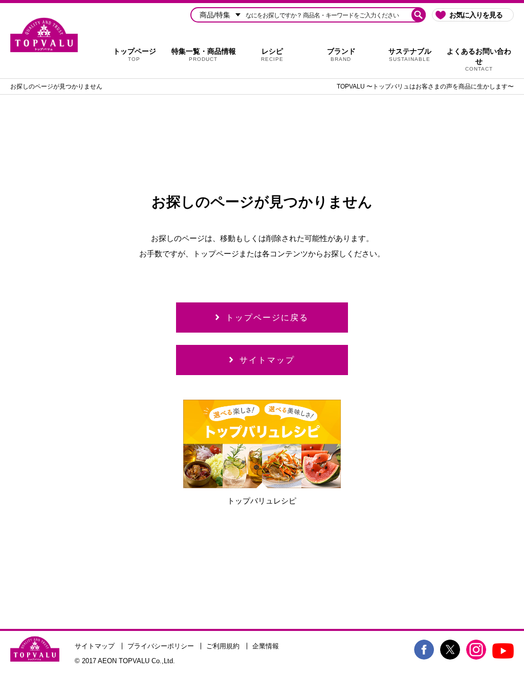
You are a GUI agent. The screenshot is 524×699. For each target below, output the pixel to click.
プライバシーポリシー (160, 646)
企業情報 (265, 646)
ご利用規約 (222, 646)
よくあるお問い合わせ (479, 59)
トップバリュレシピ (261, 500)
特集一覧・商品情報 (203, 54)
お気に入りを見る (476, 15)
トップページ (134, 54)
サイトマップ (267, 360)
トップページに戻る (267, 317)
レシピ (272, 54)
